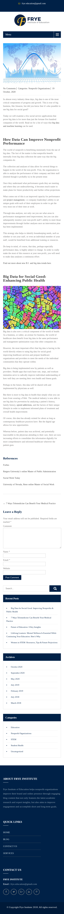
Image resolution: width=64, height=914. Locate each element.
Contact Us (10, 846)
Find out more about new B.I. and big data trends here (27, 263)
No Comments (9, 88)
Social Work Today (11, 478)
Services (8, 853)
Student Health (17, 745)
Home (6, 832)
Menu (8, 34)
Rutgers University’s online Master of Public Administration (29, 471)
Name (6, 552)
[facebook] (6, 892)
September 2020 (18, 673)
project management (16, 200)
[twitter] (14, 892)
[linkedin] (29, 892)
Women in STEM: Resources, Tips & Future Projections (34, 642)
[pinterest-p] (37, 892)
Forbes (6, 465)
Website (6, 568)
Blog (6, 839)
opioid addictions (24, 405)
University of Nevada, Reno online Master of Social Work (28, 484)
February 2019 (17, 691)
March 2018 (16, 703)
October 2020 (16, 667)
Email (6, 560)
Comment (7, 526)
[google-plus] (21, 892)
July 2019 (15, 685)
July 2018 (15, 697)
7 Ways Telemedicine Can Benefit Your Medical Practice (29, 503)
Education (15, 727)
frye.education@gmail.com (34, 3)
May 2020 (15, 679)
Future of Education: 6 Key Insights (26, 627)
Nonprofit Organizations (39, 88)
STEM (13, 739)
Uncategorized (17, 751)
